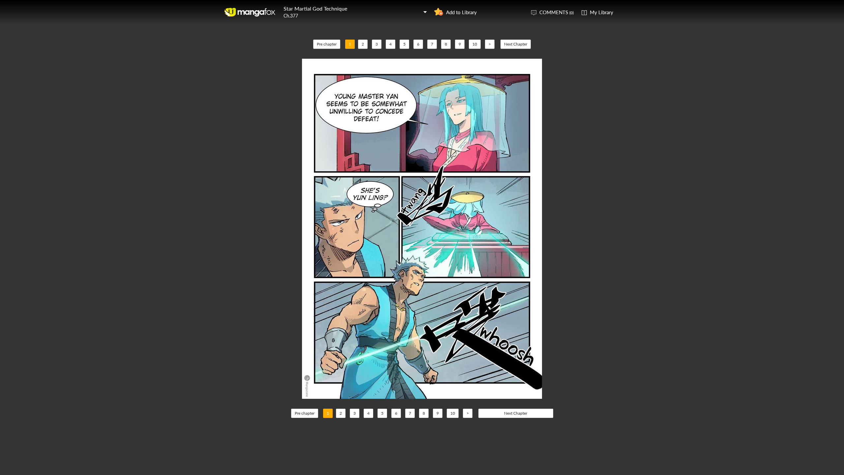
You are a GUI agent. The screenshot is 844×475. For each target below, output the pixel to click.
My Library (601, 12)
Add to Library (461, 12)
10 (474, 44)
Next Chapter (515, 44)
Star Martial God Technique (315, 8)
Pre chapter (327, 44)
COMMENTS (556, 12)
